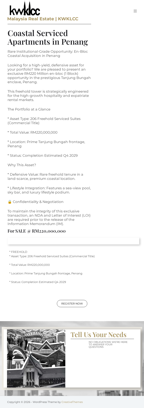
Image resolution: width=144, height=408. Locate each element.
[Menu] (135, 11)
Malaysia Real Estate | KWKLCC (42, 18)
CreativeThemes (72, 402)
